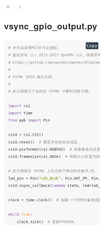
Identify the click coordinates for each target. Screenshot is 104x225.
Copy (92, 45)
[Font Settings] (19, 6)
